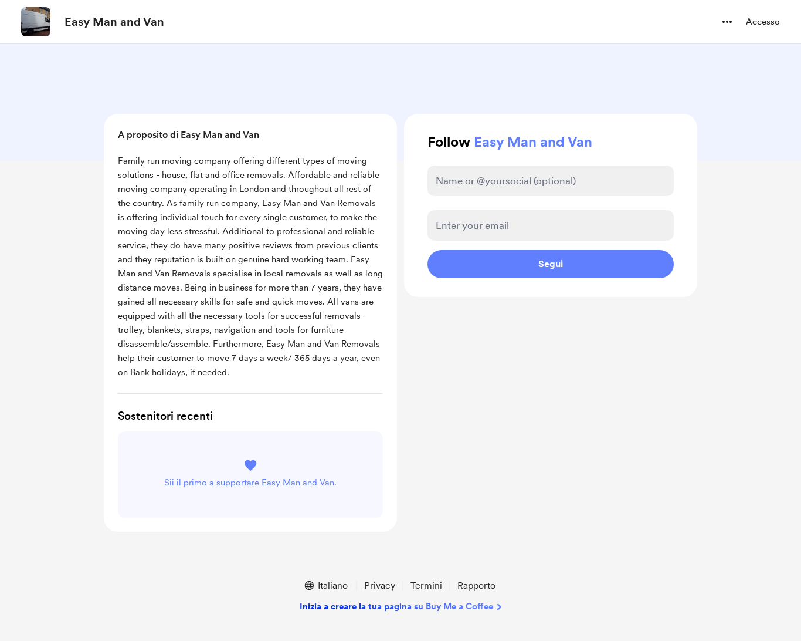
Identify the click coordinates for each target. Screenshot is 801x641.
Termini (426, 585)
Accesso (763, 21)
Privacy (379, 585)
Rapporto (476, 585)
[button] (727, 21)
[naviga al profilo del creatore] (35, 21)
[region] (250, 261)
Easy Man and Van (114, 22)
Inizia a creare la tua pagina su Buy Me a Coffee (396, 606)
